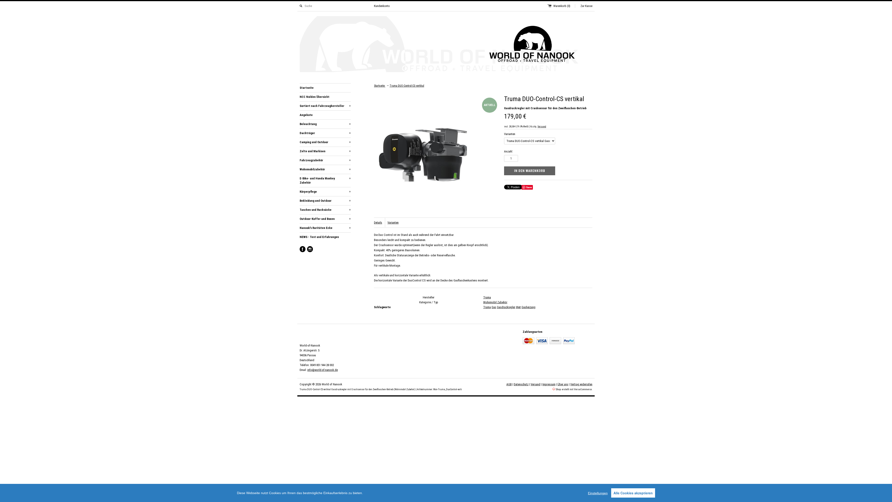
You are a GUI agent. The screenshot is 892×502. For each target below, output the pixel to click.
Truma (487, 297)
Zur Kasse (586, 6)
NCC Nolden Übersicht (314, 97)
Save (529, 187)
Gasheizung (528, 307)
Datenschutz (521, 384)
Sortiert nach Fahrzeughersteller (325, 106)
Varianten (509, 134)
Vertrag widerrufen (581, 384)
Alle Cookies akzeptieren (633, 493)
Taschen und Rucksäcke (325, 209)
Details (378, 222)
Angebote (306, 115)
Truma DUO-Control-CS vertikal (407, 85)
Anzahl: (508, 151)
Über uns (563, 384)
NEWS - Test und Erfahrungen (319, 237)
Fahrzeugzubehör (325, 160)
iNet (518, 307)
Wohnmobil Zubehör (495, 302)
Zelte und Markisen (325, 151)
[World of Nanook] (446, 45)
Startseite (307, 87)
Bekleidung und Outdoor (325, 200)
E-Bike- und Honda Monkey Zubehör (325, 180)
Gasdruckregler (506, 307)
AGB (509, 384)
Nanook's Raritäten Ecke (325, 228)
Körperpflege (325, 191)
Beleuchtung (325, 124)
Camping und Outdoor (325, 142)
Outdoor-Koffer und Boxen (325, 219)
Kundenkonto (382, 6)
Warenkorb (561, 6)
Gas (494, 307)
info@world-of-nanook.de (322, 370)
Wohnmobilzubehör (325, 169)
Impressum (548, 384)
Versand (542, 126)
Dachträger (325, 133)
